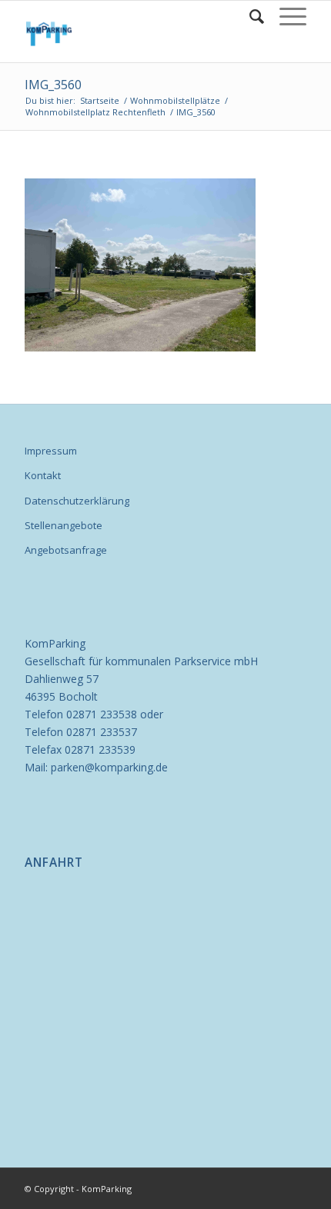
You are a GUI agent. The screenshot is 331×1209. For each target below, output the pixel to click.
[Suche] (249, 16)
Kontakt (43, 475)
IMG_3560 (53, 84)
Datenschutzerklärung (77, 501)
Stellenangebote (63, 525)
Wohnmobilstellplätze (175, 100)
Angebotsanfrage (66, 550)
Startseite (99, 100)
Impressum (51, 451)
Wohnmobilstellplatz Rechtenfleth (95, 112)
